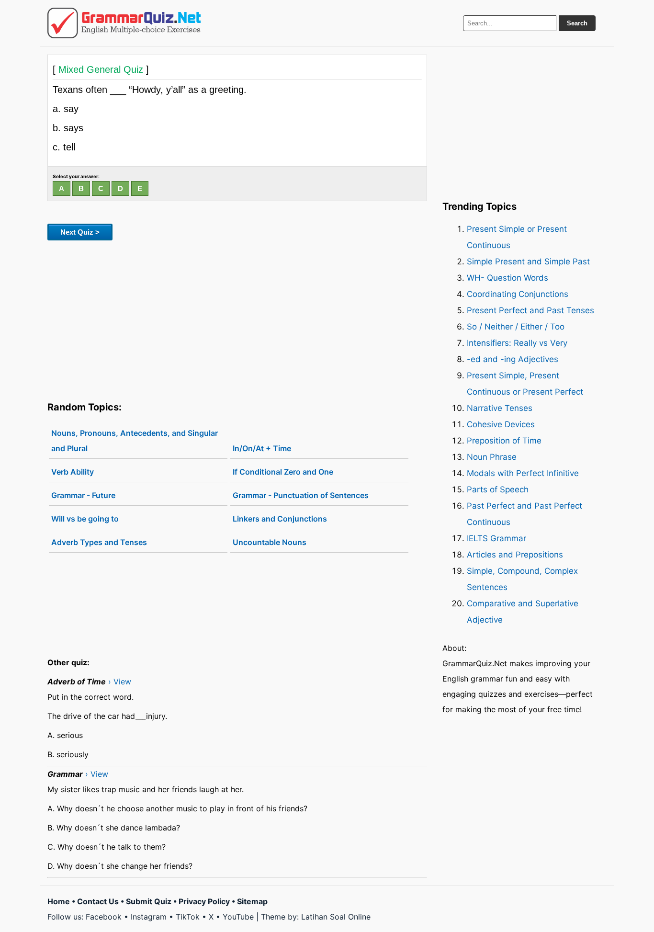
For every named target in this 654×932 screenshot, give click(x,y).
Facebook (104, 916)
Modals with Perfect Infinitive (523, 473)
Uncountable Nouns (269, 542)
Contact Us (98, 901)
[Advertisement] (237, 319)
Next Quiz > (80, 232)
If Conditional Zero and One (283, 472)
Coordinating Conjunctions (517, 294)
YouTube (238, 916)
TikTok (188, 916)
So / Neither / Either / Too (515, 326)
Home (58, 901)
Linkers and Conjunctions (280, 518)
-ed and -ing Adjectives (512, 359)
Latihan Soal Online (336, 916)
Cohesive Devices (501, 424)
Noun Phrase (492, 457)
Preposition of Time (504, 440)
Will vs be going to (85, 518)
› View (119, 681)
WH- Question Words (507, 278)
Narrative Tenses (499, 408)
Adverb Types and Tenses (99, 542)
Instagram (149, 916)
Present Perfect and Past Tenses (530, 310)
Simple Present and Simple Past (528, 261)
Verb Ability (72, 472)
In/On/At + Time (262, 448)
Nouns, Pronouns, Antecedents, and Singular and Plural (134, 440)
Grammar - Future (83, 495)
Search (577, 23)
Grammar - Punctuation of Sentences (301, 495)
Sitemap (252, 901)
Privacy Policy (204, 901)
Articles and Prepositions (515, 554)
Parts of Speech (498, 489)
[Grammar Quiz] (124, 23)
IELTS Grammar (496, 538)
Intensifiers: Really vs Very (517, 343)
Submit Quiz (148, 901)
